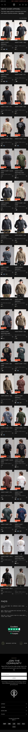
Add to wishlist (13, 21)
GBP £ (13, 719)
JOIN (14, 678)
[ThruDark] (14, 5)
